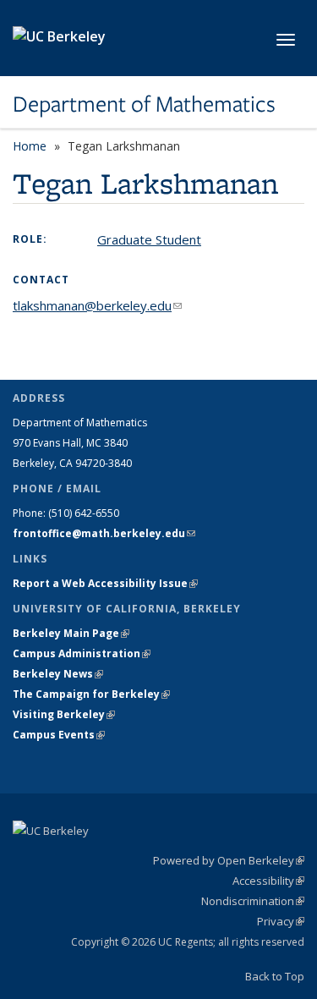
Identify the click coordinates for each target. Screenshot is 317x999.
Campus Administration (81, 653)
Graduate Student (149, 239)
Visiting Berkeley (64, 714)
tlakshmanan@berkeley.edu (97, 305)
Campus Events (59, 734)
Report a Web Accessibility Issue (105, 583)
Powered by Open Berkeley (228, 860)
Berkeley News (58, 674)
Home (29, 146)
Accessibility (268, 880)
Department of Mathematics (144, 104)
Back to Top (274, 976)
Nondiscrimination (252, 900)
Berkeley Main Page (71, 633)
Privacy (280, 921)
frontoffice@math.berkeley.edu (104, 533)
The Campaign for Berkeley (91, 694)
